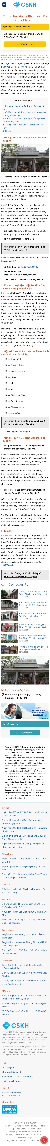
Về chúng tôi (8, 1067)
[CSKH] (25, 4)
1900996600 (25, 732)
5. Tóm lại (7, 131)
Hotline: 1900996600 (12, 1092)
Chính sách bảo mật (11, 1072)
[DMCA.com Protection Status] (9, 1108)
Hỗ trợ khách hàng (11, 1081)
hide (32, 100)
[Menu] (4, 4)
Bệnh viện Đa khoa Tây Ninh (14, 67)
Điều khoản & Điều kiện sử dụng (17, 1076)
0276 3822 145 (27, 44)
